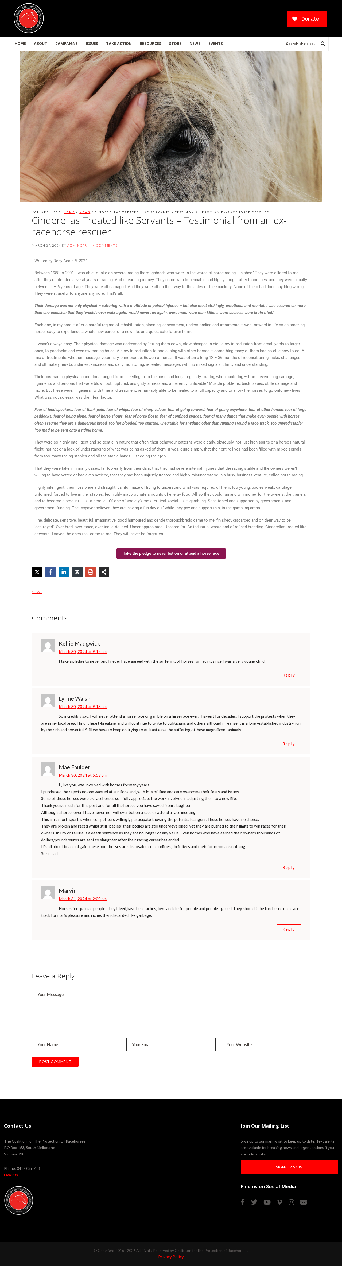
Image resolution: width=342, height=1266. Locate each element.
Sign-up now (289, 1167)
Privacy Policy (171, 1256)
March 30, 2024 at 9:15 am (83, 651)
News (37, 592)
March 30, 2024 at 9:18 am (83, 706)
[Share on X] (37, 572)
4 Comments (105, 245)
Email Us (11, 1174)
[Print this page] (90, 572)
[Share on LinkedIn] (64, 572)
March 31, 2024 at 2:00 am (83, 898)
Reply (288, 675)
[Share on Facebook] (50, 572)
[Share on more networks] (104, 572)
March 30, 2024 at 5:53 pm (83, 775)
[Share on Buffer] (77, 572)
